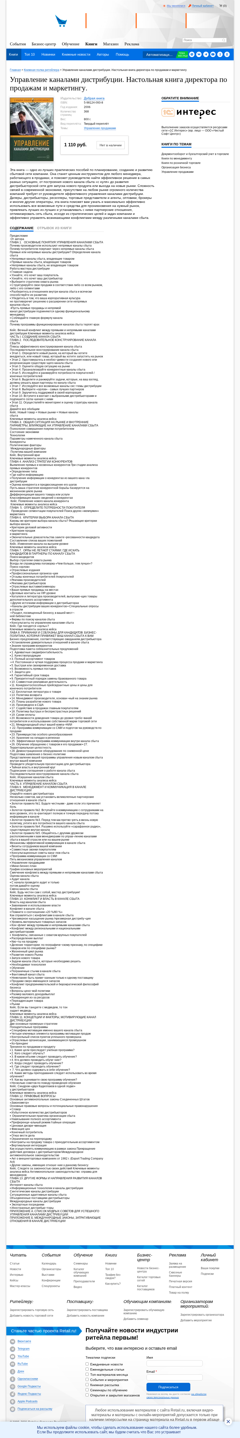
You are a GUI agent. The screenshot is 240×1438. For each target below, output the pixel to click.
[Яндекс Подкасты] (12, 1394)
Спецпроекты (51, 1286)
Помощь (122, 54)
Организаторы (51, 1269)
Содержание (22, 228)
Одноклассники (28, 1378)
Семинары (81, 1263)
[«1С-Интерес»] (191, 121)
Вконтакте (24, 1341)
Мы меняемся (176, 6)
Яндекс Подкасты (29, 1393)
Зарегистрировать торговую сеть (32, 1310)
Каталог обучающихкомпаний (81, 1272)
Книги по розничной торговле (181, 163)
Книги (91, 43)
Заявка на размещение (177, 1265)
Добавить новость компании (85, 1315)
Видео (78, 1287)
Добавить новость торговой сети (31, 1315)
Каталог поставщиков (145, 1287)
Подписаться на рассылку (35, 1409)
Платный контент (180, 1287)
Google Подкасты (29, 1386)
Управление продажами (100, 128)
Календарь (49, 1263)
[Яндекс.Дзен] (220, 54)
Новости (15, 1269)
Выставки (48, 1274)
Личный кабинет (203, 6)
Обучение (70, 43)
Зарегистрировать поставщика (87, 1310)
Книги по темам (176, 144)
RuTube (23, 1363)
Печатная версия (180, 1281)
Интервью (16, 1274)
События (18, 43)
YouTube (23, 1356)
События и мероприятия (109, 1380)
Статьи (14, 1263)
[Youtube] (213, 54)
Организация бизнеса (176, 167)
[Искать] (224, 41)
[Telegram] (206, 54)
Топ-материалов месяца (109, 1374)
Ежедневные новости (106, 1364)
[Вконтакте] (199, 54)
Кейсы (14, 1280)
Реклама (131, 43)
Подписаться (168, 1387)
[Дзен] (12, 1371)
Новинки (48, 54)
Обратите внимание (180, 98)
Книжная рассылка (104, 1385)
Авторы (103, 54)
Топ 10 (29, 54)
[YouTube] (12, 1356)
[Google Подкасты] (12, 1386)
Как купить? (113, 1283)
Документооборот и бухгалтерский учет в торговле (195, 154)
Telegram (24, 1348)
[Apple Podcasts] (12, 1401)
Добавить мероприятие (196, 1320)
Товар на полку (179, 1292)
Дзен (21, 1371)
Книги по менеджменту (176, 158)
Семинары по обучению (109, 1390)
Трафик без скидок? (112, 1276)
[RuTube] (12, 1364)
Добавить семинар (136, 1319)
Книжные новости (76, 54)
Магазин (111, 43)
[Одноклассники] (227, 54)
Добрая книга (94, 98)
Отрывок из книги (54, 228)
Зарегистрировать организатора (202, 1314)
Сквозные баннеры (175, 1274)
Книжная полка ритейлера (41, 70)
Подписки (207, 1274)
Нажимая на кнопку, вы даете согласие (176, 1396)
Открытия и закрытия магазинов (115, 1395)
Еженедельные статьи (107, 1369)
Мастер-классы (20, 1286)
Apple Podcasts (28, 1401)
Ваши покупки (210, 1268)
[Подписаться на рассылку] (192, 54)
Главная (15, 70)
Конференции (51, 1280)
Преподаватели (84, 1281)
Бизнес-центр (44, 43)
